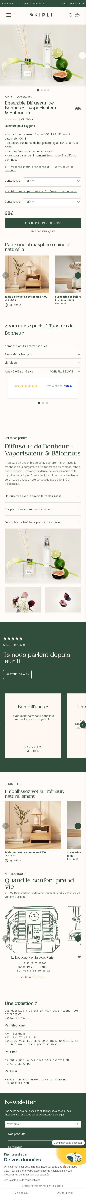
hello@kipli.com (17, 1083)
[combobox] (52, 180)
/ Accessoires (23, 97)
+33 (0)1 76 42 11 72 (21, 1037)
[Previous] (3, 55)
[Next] (82, 55)
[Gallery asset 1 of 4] (43, 55)
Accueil (9, 97)
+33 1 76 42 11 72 (72, 3)
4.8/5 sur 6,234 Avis (30, 3)
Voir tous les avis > (17, 674)
